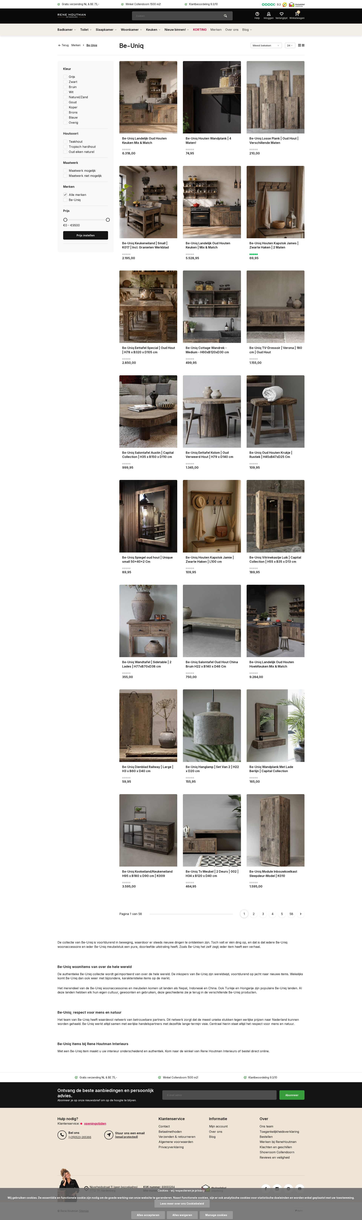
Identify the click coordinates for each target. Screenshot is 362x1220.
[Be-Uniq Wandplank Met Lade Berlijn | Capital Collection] (276, 725)
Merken (216, 29)
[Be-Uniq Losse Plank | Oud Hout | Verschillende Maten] (276, 97)
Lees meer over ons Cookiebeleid (182, 1203)
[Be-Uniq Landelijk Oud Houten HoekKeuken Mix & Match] (276, 621)
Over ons (232, 29)
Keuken (151, 29)
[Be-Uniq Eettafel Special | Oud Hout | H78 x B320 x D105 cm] (148, 307)
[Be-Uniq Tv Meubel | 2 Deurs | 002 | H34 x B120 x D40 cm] (212, 830)
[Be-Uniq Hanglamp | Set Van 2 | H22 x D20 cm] (212, 725)
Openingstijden (95, 1123)
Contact (164, 1126)
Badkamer (65, 29)
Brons (73, 112)
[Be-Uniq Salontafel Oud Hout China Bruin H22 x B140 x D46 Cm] (212, 621)
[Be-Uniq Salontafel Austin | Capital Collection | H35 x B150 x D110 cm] (148, 411)
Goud (73, 102)
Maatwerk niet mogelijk (85, 176)
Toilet (84, 29)
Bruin (73, 87)
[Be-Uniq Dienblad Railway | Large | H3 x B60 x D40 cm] (148, 725)
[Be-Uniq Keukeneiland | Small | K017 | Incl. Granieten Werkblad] (148, 202)
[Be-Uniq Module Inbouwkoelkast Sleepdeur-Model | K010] (276, 830)
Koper (73, 107)
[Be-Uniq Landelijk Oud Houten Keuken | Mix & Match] (212, 202)
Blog (245, 29)
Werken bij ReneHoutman (278, 1142)
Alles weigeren (182, 1215)
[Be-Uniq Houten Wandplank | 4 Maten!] (212, 97)
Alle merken (77, 195)
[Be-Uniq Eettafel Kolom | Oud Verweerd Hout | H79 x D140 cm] (212, 411)
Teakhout (75, 141)
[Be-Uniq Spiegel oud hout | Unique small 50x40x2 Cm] (148, 516)
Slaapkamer (105, 29)
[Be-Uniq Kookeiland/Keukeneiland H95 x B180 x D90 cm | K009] (148, 830)
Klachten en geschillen (276, 1147)
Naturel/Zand (78, 97)
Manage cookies (216, 1215)
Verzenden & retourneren (177, 1137)
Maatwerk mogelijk (82, 170)
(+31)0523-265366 (79, 1137)
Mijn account (218, 1126)
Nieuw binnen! (175, 29)
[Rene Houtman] (80, 16)
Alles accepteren (148, 1215)
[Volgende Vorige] (300, 914)
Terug (65, 45)
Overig (73, 122)
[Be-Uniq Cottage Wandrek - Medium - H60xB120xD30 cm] (212, 307)
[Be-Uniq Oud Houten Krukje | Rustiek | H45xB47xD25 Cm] (276, 411)
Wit (71, 92)
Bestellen (266, 1137)
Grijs (72, 77)
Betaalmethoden (170, 1131)
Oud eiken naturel (81, 152)
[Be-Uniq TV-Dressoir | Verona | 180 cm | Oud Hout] (276, 307)
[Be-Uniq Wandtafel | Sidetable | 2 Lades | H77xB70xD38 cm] (148, 621)
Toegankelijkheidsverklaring (279, 1131)
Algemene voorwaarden (176, 1142)
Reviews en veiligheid (275, 1157)
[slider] (65, 220)
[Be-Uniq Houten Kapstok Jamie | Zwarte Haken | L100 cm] (212, 516)
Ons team (266, 1126)
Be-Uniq (92, 45)
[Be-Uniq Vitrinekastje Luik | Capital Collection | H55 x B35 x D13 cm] (276, 516)
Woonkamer (130, 29)
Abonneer (291, 1095)
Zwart (73, 82)
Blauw (73, 117)
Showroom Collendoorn (277, 1152)
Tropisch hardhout (82, 147)
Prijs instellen (86, 235)
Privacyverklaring (171, 1147)
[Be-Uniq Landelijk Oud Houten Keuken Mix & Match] (148, 97)
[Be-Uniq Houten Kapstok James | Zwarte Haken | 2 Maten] (276, 202)
